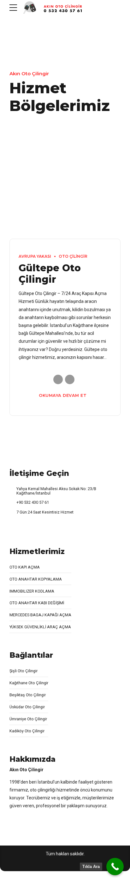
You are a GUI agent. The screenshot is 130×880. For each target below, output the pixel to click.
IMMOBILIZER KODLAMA (31, 591)
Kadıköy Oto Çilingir (26, 731)
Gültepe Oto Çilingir (50, 273)
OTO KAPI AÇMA (24, 567)
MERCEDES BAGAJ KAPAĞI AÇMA (40, 614)
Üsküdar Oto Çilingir (27, 707)
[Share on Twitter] (69, 379)
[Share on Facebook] (58, 379)
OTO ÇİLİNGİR (73, 256)
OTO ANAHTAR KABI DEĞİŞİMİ (36, 602)
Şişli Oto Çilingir (23, 670)
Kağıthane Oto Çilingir (28, 682)
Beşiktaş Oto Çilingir (27, 694)
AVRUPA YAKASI (35, 256)
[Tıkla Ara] (115, 866)
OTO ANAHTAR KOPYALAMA (35, 579)
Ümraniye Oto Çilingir (28, 719)
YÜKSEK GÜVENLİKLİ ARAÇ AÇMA (40, 627)
